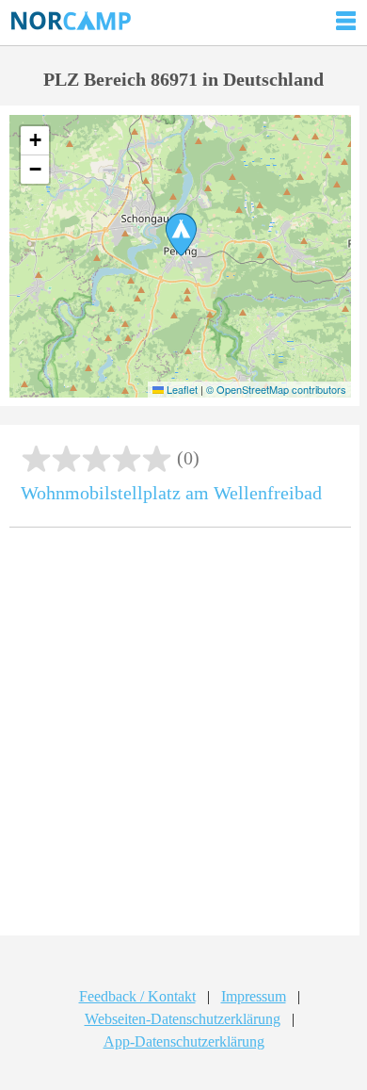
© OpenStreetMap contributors (276, 389)
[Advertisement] (183, 738)
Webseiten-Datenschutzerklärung (182, 1019)
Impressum (253, 996)
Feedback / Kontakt (137, 996)
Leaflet (181, 389)
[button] (181, 234)
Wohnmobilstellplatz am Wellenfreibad (171, 492)
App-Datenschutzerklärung (184, 1041)
